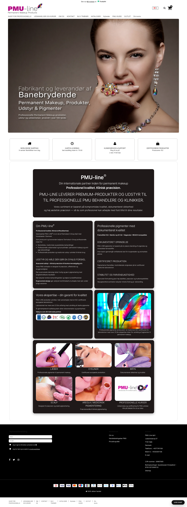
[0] (170, 9)
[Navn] (30, 437)
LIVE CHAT (178, 502)
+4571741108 (158, 448)
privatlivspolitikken (34, 449)
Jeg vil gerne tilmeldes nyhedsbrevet (32, 444)
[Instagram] (20, 459)
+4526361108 (157, 452)
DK (156, 8)
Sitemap (148, 471)
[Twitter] (15, 459)
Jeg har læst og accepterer (26, 449)
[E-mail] (30, 441)
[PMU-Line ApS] (79, 8)
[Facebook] (10, 459)
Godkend (14, 453)
